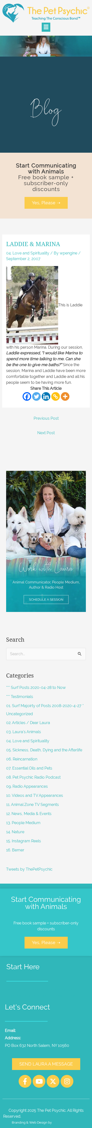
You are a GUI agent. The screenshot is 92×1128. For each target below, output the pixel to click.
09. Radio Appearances (27, 786)
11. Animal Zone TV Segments (32, 804)
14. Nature (15, 832)
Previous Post (46, 418)
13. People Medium (23, 822)
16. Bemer (15, 850)
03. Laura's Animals (23, 731)
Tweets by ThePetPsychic (29, 869)
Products (31, 995)
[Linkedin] (46, 396)
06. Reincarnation (21, 759)
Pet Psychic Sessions (25, 989)
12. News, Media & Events (29, 813)
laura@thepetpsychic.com (41, 1030)
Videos (69, 995)
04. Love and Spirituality (27, 253)
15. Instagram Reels (23, 841)
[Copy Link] (55, 396)
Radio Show (52, 995)
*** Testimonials (19, 696)
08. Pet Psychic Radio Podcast (33, 777)
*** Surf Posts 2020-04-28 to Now (36, 687)
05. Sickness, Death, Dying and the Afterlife (44, 750)
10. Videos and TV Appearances (34, 795)
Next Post (46, 432)
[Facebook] (27, 396)
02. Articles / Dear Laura (28, 722)
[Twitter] (36, 396)
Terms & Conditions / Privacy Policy (56, 1116)
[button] (46, 27)
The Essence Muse (66, 1122)
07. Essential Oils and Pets (29, 768)
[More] (65, 396)
